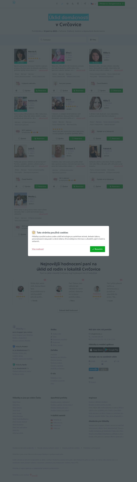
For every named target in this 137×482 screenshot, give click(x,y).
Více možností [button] (38, 249)
